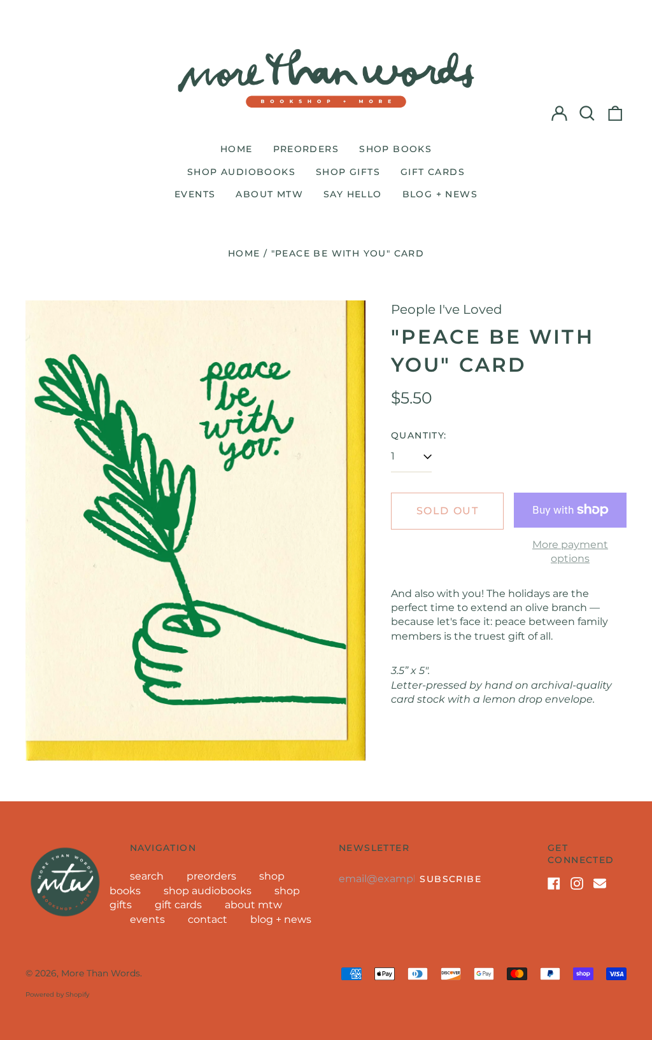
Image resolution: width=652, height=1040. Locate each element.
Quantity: (419, 435)
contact (207, 919)
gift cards (432, 172)
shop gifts (348, 172)
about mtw (269, 194)
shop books (395, 149)
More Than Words (100, 973)
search (147, 876)
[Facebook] (554, 883)
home (236, 149)
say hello (352, 194)
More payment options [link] (570, 551)
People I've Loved (446, 309)
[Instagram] (576, 883)
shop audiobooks (241, 172)
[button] (587, 113)
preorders (306, 149)
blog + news (440, 194)
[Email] (599, 883)
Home (244, 253)
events (194, 194)
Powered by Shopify (57, 994)
